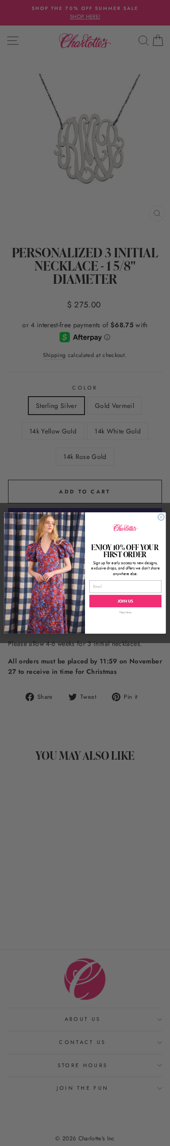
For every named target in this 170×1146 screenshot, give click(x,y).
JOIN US (125, 600)
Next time (125, 612)
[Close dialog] (161, 517)
